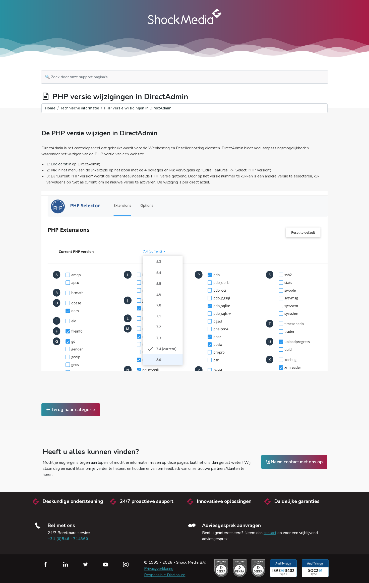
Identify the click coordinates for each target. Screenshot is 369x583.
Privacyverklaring (158, 568)
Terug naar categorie (72, 410)
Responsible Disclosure (164, 575)
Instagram (126, 564)
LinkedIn (65, 564)
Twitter (86, 564)
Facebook (45, 564)
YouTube (106, 564)
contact (270, 533)
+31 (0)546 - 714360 (68, 539)
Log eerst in (61, 164)
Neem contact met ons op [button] (296, 462)
